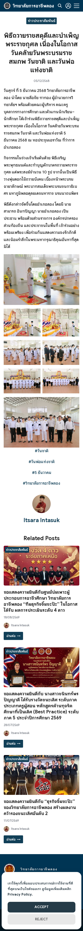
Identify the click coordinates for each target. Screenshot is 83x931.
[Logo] (7, 5)
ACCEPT (42, 907)
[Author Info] (41, 512)
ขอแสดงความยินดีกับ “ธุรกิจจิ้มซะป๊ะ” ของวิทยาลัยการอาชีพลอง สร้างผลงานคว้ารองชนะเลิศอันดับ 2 (40, 807)
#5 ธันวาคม (41, 472)
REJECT (41, 919)
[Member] (68, 6)
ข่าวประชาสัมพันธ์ (41, 20)
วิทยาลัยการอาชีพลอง (33, 6)
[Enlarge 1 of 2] (34, 314)
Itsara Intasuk (42, 520)
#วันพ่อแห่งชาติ (42, 461)
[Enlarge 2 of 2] (73, 314)
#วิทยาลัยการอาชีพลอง (41, 483)
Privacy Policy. (20, 894)
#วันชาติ (41, 450)
